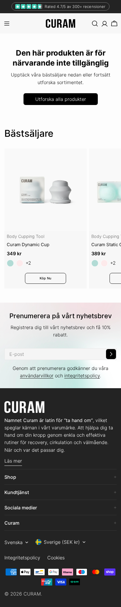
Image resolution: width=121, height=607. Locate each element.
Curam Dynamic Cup (28, 244)
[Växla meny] (7, 23)
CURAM (32, 594)
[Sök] (95, 23)
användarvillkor (36, 375)
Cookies (56, 558)
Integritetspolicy (22, 558)
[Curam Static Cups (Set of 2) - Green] (94, 263)
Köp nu (45, 278)
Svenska (13, 542)
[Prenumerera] (111, 354)
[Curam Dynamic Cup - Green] (10, 263)
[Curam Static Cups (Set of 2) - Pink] (104, 263)
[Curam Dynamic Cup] (45, 190)
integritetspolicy (82, 375)
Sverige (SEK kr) (62, 542)
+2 (28, 263)
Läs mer (13, 461)
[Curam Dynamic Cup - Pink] (19, 263)
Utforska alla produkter (60, 99)
